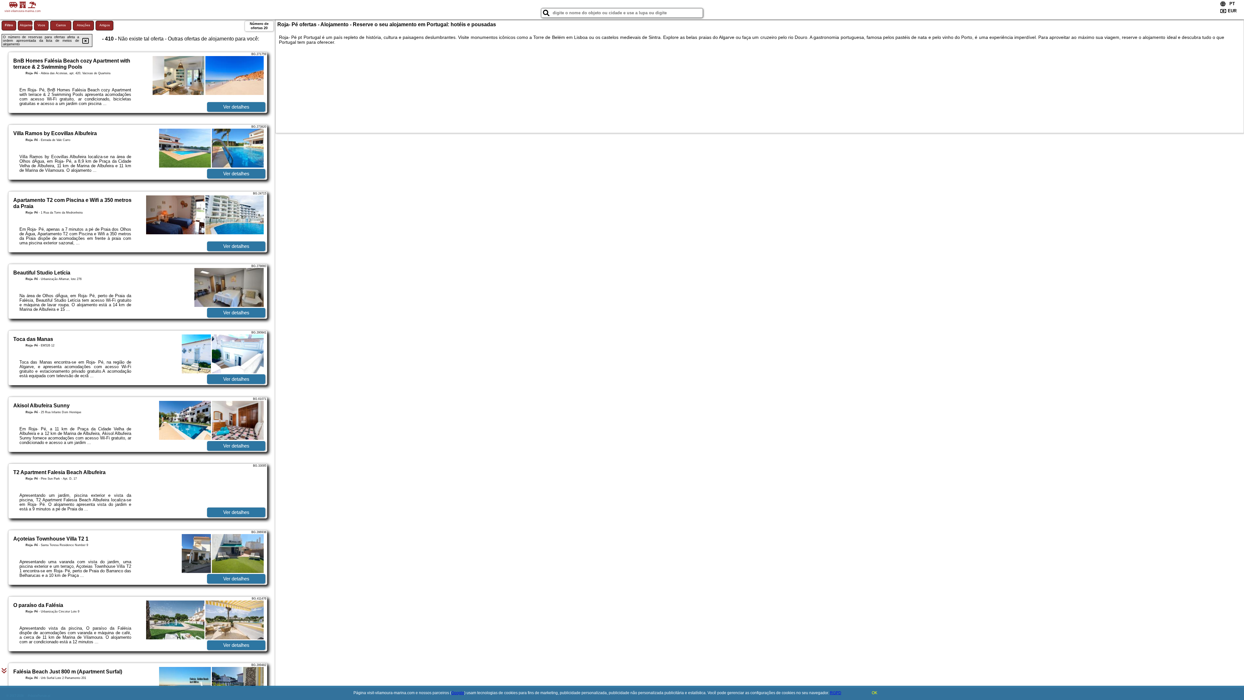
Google (457, 693)
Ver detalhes (236, 107)
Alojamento (26, 25)
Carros (61, 25)
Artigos (104, 25)
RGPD (835, 693)
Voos (41, 25)
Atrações (83, 25)
